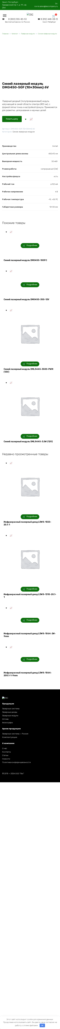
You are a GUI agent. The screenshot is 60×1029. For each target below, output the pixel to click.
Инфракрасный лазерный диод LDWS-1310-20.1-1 (30, 596)
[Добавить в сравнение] (31, 119)
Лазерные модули (28, 34)
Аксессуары (7, 722)
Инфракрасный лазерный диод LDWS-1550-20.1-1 (27, 523)
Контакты (6, 752)
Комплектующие (9, 737)
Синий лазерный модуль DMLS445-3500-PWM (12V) (28, 370)
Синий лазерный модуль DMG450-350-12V (26, 299)
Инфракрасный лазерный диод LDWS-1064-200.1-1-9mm (28, 674)
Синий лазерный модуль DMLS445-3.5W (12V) (28, 441)
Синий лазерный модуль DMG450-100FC (25, 260)
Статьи (5, 755)
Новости (6, 759)
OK (42, 1025)
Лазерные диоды (9, 712)
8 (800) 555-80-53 (17, 20)
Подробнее (32, 245)
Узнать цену (12, 119)
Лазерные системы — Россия (15, 734)
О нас (4, 748)
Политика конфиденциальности (16, 762)
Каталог (15, 34)
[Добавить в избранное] (25, 119)
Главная (5, 34)
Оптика (5, 719)
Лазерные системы (11, 709)
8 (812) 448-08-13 (49, 20)
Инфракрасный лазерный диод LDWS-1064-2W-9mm (30, 635)
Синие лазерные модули (47, 34)
